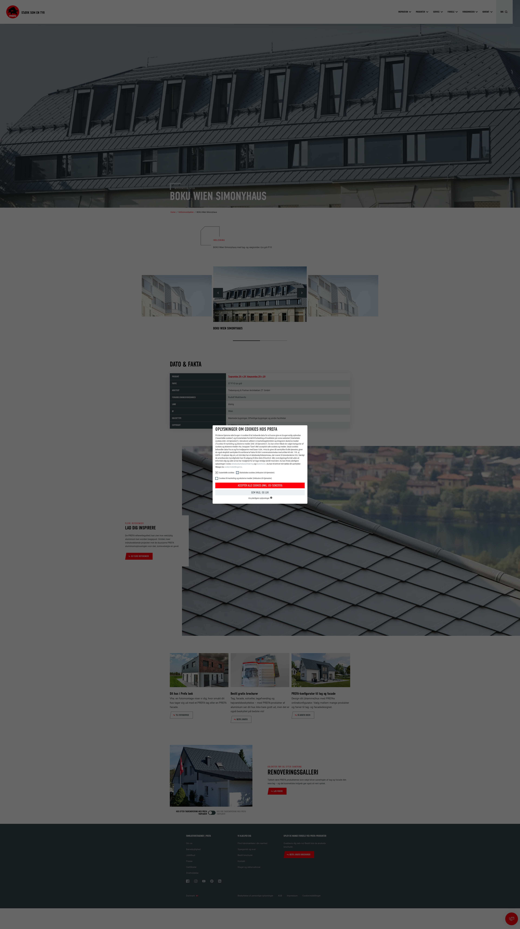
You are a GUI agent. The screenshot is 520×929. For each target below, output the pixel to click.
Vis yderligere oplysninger (259, 498)
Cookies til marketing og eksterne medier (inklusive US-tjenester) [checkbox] (245, 478)
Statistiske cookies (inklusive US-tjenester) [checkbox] (256, 473)
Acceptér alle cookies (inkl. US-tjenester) (260, 485)
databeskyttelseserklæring (242, 464)
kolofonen (261, 464)
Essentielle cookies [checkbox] (226, 473)
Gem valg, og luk (260, 492)
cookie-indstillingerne (233, 467)
